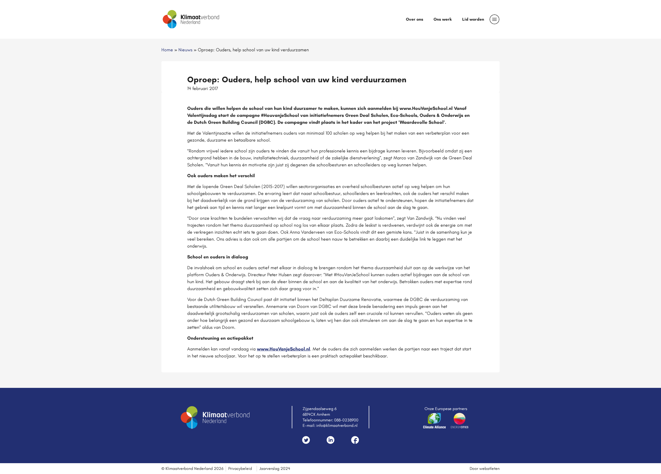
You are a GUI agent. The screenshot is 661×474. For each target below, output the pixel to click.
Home (167, 50)
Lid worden (473, 19)
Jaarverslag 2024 (274, 468)
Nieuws (185, 50)
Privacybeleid (240, 468)
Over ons (414, 19)
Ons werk (443, 19)
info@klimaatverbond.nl (337, 425)
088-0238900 (346, 420)
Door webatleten (485, 468)
